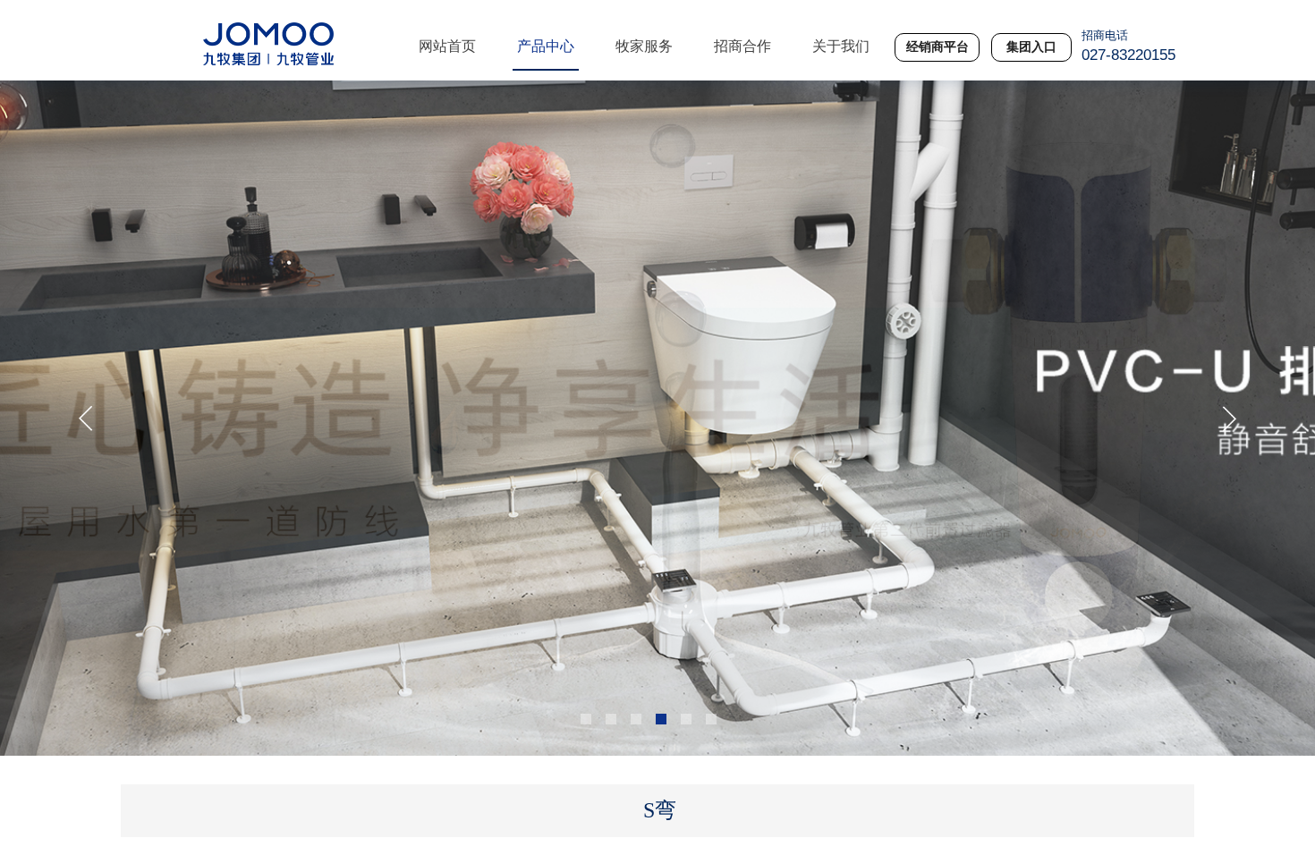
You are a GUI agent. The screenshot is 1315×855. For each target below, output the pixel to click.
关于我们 (841, 46)
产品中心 (545, 46)
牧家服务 (644, 46)
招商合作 (742, 46)
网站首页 (447, 46)
